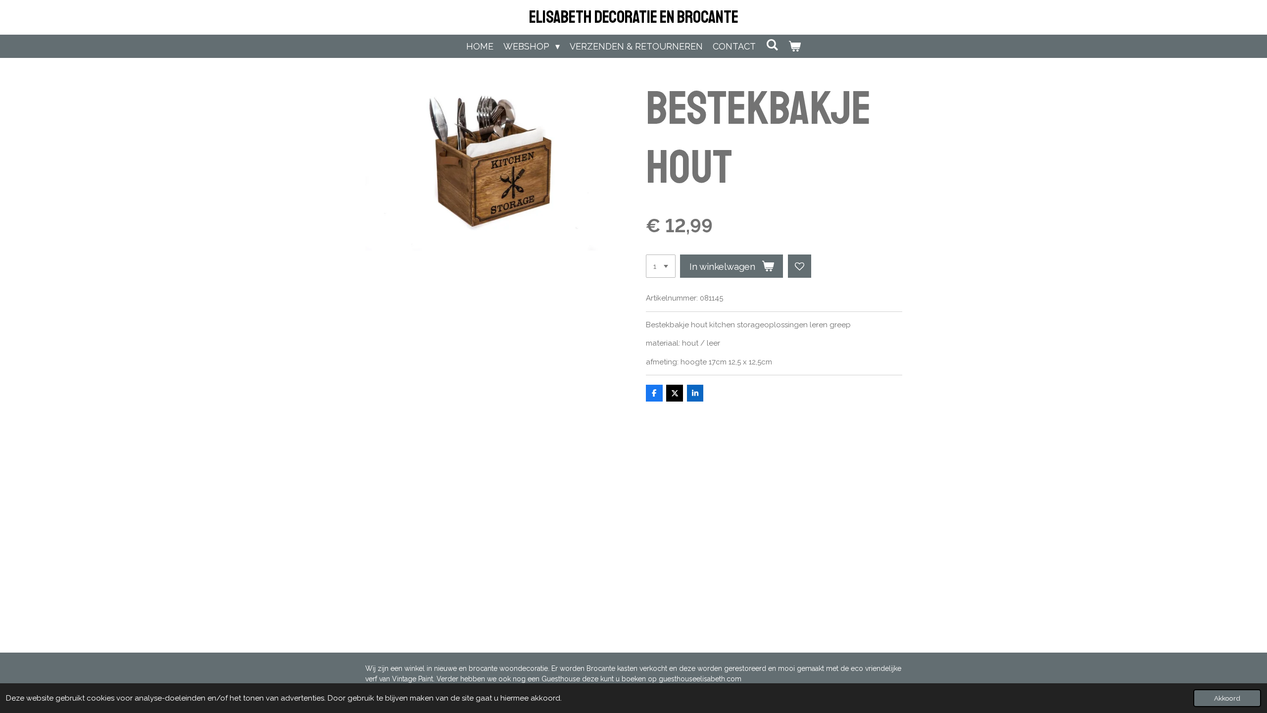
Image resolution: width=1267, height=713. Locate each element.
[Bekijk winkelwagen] (794, 46)
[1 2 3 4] (661, 266)
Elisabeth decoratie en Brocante (633, 17)
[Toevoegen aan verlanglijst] (799, 266)
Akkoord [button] (1227, 698)
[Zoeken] (772, 45)
